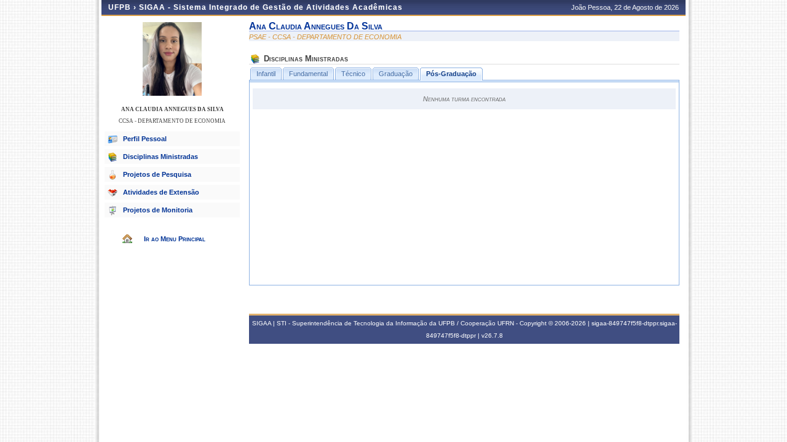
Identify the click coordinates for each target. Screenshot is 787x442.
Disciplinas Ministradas (160, 156)
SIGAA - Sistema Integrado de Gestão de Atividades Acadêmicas (271, 7)
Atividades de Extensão (161, 192)
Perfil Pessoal (145, 138)
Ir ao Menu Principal (174, 238)
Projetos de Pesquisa (157, 174)
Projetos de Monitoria (157, 210)
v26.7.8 (492, 335)
